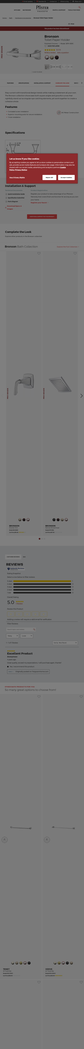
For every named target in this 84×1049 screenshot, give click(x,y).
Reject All (49, 177)
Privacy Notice (21, 170)
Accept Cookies (66, 177)
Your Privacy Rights (17, 177)
